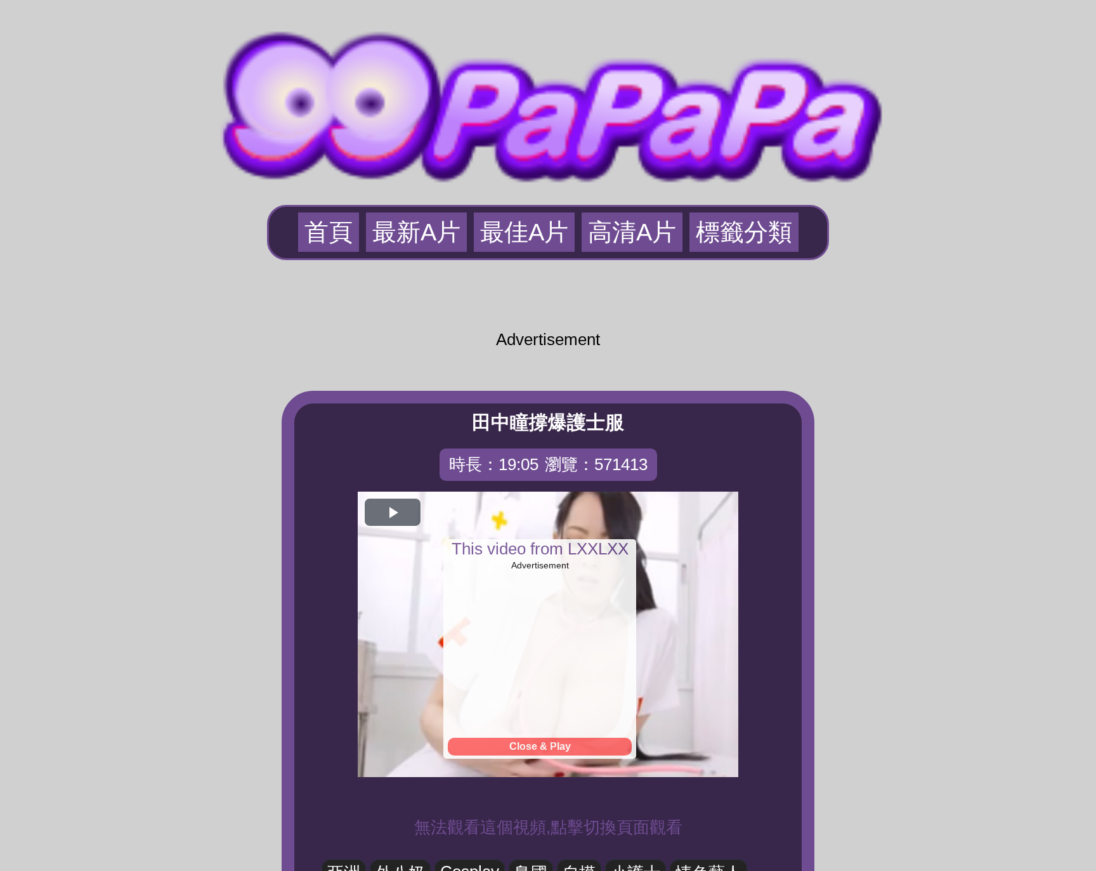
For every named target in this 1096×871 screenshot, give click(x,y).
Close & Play (540, 746)
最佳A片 (524, 232)
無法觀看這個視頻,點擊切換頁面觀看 (548, 827)
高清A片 (632, 232)
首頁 (328, 232)
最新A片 (416, 232)
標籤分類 (744, 232)
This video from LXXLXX (540, 548)
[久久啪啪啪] (548, 100)
